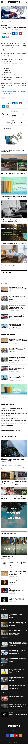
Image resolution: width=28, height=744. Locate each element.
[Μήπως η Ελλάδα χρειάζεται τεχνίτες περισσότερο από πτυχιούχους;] (4, 679)
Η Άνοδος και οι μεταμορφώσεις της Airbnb (12, 265)
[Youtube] (16, 735)
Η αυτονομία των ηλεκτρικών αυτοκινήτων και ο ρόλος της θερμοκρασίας (16, 316)
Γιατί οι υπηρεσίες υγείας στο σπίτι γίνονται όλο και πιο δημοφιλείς (17, 298)
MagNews (14, 2)
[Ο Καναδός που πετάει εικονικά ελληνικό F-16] (14, 448)
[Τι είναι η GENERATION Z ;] (14, 546)
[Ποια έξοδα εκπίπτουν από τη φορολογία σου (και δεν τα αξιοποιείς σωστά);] (4, 652)
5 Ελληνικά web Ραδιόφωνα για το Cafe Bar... (7, 483)
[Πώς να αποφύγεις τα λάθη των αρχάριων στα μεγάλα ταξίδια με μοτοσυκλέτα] (4, 624)
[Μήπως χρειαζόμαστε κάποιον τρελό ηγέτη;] (4, 582)
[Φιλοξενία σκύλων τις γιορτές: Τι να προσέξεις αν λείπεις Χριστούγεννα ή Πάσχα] (4, 687)
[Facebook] (7, 735)
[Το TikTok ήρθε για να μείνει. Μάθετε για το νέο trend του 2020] (4, 599)
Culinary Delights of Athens (16, 696)
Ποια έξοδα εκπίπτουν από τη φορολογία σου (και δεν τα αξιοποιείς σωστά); (17, 652)
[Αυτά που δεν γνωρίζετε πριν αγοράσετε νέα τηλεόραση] (20, 475)
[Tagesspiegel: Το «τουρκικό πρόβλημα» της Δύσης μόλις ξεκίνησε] (4, 590)
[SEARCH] (25, 397)
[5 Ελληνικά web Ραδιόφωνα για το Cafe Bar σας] (7, 475)
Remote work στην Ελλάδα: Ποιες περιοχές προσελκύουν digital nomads (17, 660)
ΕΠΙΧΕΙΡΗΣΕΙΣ (3, 25)
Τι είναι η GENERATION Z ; (14, 123)
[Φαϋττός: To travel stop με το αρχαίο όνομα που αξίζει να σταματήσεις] (20, 491)
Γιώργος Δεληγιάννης (6, 29)
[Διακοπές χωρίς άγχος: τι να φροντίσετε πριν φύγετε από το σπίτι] (4, 671)
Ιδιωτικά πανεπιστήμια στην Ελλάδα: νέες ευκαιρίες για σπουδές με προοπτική (16, 326)
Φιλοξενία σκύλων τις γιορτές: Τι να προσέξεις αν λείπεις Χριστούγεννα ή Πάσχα (18, 687)
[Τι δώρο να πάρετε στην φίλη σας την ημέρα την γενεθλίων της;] (7, 491)
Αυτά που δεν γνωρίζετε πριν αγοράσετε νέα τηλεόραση (20, 483)
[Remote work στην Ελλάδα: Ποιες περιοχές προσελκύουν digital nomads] (4, 660)
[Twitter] (12, 735)
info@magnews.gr (16, 731)
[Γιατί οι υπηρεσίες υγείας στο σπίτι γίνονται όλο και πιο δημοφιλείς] (4, 298)
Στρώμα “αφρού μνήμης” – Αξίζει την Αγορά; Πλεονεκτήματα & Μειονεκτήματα (17, 573)
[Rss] (20, 735)
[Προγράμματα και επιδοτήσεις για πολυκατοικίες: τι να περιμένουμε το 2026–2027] (4, 307)
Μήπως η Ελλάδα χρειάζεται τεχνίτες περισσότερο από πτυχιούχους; (16, 679)
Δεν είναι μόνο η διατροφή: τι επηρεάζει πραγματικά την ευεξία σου (18, 289)
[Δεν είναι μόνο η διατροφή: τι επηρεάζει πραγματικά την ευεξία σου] (4, 289)
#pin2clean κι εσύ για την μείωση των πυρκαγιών (14, 243)
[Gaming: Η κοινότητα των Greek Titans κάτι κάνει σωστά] (4, 706)
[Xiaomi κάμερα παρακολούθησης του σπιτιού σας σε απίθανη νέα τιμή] (4, 564)
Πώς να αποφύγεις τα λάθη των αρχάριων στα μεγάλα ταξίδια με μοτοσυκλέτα (17, 624)
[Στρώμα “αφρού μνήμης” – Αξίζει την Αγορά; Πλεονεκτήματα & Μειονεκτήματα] (4, 573)
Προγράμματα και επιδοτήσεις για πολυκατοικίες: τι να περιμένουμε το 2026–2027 (17, 307)
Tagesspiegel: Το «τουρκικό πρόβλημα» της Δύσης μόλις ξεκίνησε (16, 590)
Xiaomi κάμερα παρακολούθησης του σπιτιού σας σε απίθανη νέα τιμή (17, 564)
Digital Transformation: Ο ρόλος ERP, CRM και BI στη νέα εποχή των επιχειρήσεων (18, 644)
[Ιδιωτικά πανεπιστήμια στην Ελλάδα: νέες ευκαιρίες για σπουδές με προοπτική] (4, 326)
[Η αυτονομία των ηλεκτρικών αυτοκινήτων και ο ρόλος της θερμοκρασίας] (4, 316)
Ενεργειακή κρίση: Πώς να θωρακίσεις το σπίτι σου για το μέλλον (17, 616)
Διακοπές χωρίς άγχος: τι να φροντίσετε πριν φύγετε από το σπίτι (17, 671)
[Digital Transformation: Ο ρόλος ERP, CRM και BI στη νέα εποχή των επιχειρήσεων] (4, 644)
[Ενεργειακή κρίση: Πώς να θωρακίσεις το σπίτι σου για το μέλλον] (4, 616)
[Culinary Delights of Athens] (4, 698)
